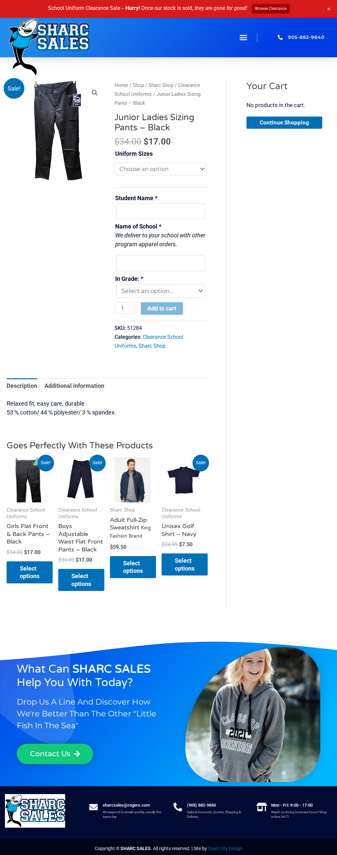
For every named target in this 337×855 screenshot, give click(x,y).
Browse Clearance (271, 8)
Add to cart (161, 308)
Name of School (138, 226)
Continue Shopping (284, 122)
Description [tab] (22, 385)
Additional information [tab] (74, 385)
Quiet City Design (225, 848)
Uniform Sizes (134, 153)
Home (121, 85)
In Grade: (129, 278)
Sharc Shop (160, 85)
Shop (138, 85)
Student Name (136, 198)
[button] (243, 37)
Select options (29, 572)
